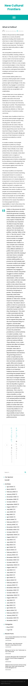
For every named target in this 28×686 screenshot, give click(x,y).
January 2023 (11, 585)
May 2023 (10, 575)
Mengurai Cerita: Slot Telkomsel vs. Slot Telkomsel (15, 650)
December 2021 (11, 618)
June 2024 (10, 542)
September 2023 (12, 565)
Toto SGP (7, 480)
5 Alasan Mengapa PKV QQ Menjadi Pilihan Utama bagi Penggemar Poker (15, 658)
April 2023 (10, 577)
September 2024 (12, 534)
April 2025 (10, 517)
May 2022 (10, 605)
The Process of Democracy (11, 446)
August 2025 (10, 507)
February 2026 (11, 492)
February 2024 (11, 552)
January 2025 (11, 524)
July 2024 (10, 539)
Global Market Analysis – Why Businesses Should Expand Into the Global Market (16, 442)
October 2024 (11, 532)
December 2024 (12, 527)
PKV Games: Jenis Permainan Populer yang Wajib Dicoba (13, 644)
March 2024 (10, 550)
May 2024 (10, 545)
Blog (8, 627)
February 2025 (11, 522)
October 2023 (11, 562)
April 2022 (10, 608)
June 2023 (10, 572)
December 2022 (11, 587)
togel (8, 630)
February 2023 (11, 582)
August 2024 (11, 537)
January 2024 (11, 555)
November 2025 (11, 499)
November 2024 (11, 529)
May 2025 (10, 514)
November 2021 (11, 620)
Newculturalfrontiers (11, 31)
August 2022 (10, 598)
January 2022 (11, 615)
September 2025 (12, 504)
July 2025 (10, 509)
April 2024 (10, 547)
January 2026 (11, 494)
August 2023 (10, 567)
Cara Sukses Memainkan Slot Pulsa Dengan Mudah (15, 637)
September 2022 (12, 595)
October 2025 (11, 502)
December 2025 (11, 497)
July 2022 (10, 600)
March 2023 (10, 580)
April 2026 (10, 486)
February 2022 (11, 613)
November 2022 (11, 590)
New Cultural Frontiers (14, 7)
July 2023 (10, 570)
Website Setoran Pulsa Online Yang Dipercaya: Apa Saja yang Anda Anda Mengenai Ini (15, 666)
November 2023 (11, 560)
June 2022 (10, 603)
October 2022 (11, 592)
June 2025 (10, 512)
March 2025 (10, 519)
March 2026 (10, 489)
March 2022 (10, 610)
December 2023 (11, 557)
